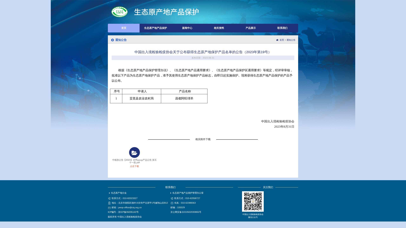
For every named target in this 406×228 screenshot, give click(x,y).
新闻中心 (187, 28)
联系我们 (282, 28)
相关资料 (219, 28)
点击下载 (134, 166)
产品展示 (251, 28)
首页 (123, 28)
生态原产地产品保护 (155, 28)
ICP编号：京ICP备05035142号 (123, 212)
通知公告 (291, 40)
